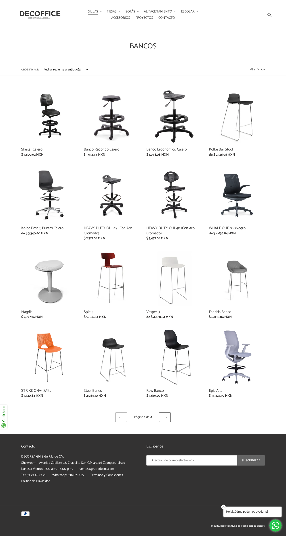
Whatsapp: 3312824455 (68, 475)
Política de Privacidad (35, 481)
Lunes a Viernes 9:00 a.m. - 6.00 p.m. (47, 469)
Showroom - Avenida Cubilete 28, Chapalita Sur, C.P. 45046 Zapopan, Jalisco (73, 463)
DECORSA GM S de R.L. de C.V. (42, 456)
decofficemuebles (230, 526)
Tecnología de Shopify (253, 526)
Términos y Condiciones (106, 475)
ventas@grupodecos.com (97, 469)
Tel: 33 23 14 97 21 (33, 475)
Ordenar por (30, 70)
